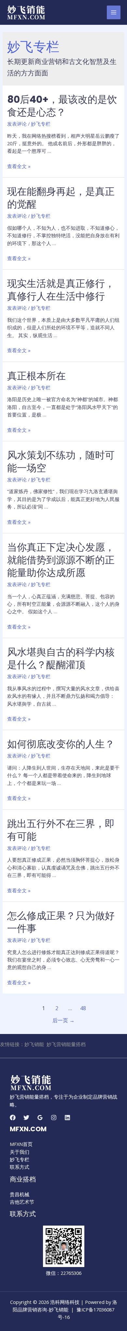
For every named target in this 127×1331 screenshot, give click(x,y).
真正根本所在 (36, 376)
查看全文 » (19, 166)
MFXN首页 (21, 1144)
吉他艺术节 (22, 1201)
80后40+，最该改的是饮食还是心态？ (62, 105)
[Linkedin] (67, 1117)
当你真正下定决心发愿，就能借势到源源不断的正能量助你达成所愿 (61, 560)
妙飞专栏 (40, 123)
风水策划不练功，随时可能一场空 (61, 461)
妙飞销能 (34, 1044)
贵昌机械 (19, 1194)
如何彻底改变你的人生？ (61, 744)
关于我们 (19, 1152)
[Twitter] (26, 1117)
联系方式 (19, 1167)
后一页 (63, 1020)
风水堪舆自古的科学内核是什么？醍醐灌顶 (61, 658)
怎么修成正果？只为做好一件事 (61, 922)
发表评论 (17, 123)
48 (83, 1008)
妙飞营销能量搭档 (66, 1044)
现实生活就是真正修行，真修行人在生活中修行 (61, 289)
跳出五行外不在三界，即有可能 (61, 830)
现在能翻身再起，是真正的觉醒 (61, 197)
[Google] (40, 1117)
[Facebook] (13, 1117)
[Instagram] (54, 1117)
